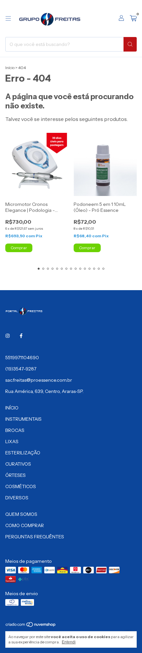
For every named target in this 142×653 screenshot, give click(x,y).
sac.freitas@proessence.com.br (38, 380)
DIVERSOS (16, 498)
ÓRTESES (15, 475)
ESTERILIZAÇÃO (22, 453)
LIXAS (11, 441)
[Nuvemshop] (30, 625)
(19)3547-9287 (20, 369)
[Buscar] (130, 44)
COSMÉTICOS (20, 486)
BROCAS (14, 430)
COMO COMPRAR (24, 525)
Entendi (69, 642)
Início (10, 67)
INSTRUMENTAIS (23, 419)
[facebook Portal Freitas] (21, 336)
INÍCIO (11, 408)
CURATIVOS (18, 464)
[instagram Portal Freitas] (7, 336)
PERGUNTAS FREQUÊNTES (34, 537)
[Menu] (8, 18)
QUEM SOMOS (21, 514)
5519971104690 (22, 358)
